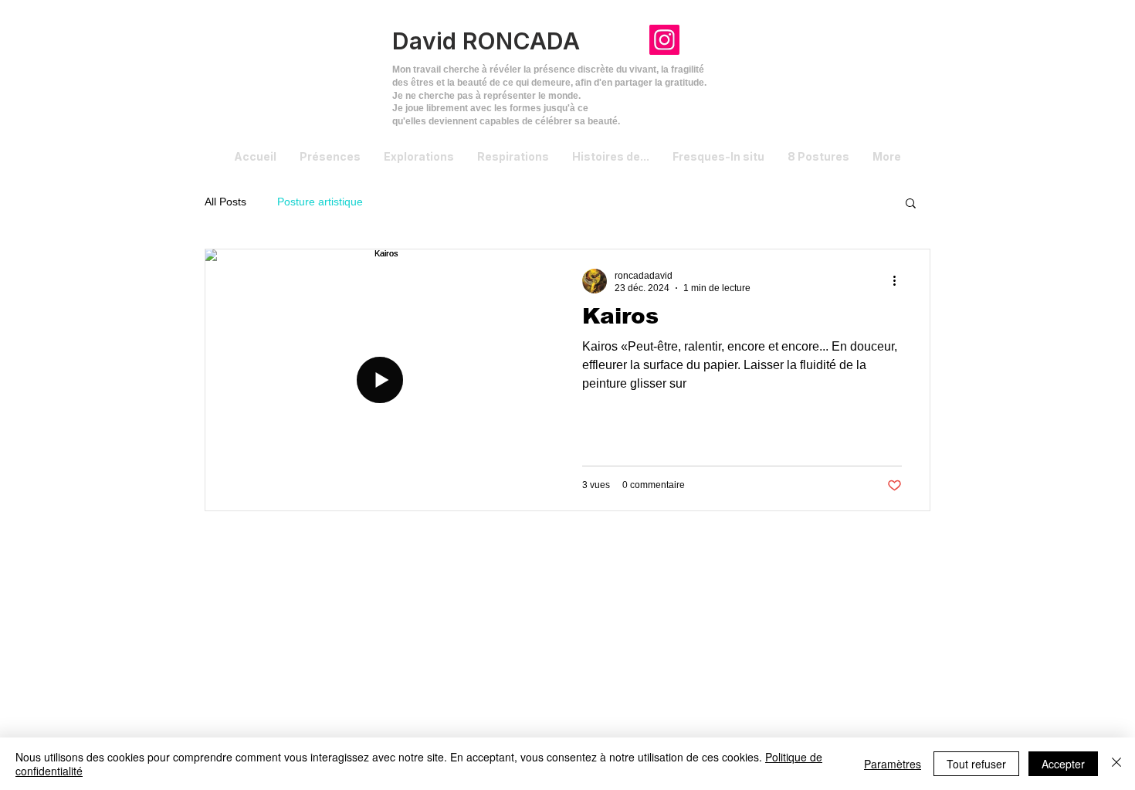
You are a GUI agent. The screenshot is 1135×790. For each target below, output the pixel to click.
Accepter (1063, 763)
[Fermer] (1116, 764)
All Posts (225, 201)
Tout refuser (976, 763)
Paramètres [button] (892, 763)
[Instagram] (664, 40)
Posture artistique (320, 201)
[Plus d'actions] (899, 281)
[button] (910, 204)
